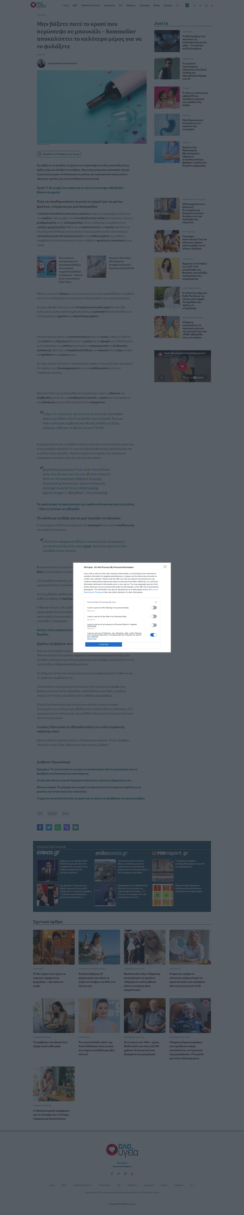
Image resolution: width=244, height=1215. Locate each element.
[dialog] (122, 607)
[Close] (166, 567)
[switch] (153, 607)
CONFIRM (103, 644)
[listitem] (122, 602)
